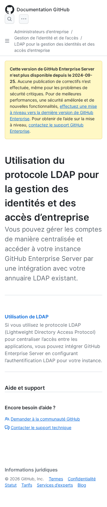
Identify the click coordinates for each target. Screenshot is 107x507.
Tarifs (26, 484)
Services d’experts (55, 484)
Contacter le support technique (41, 427)
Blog (82, 484)
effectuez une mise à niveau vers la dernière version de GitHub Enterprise (53, 112)
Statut (11, 484)
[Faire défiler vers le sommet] (94, 494)
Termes (56, 478)
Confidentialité (82, 478)
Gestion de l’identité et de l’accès (46, 37)
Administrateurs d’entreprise (41, 31)
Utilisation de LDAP (26, 317)
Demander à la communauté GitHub (45, 418)
